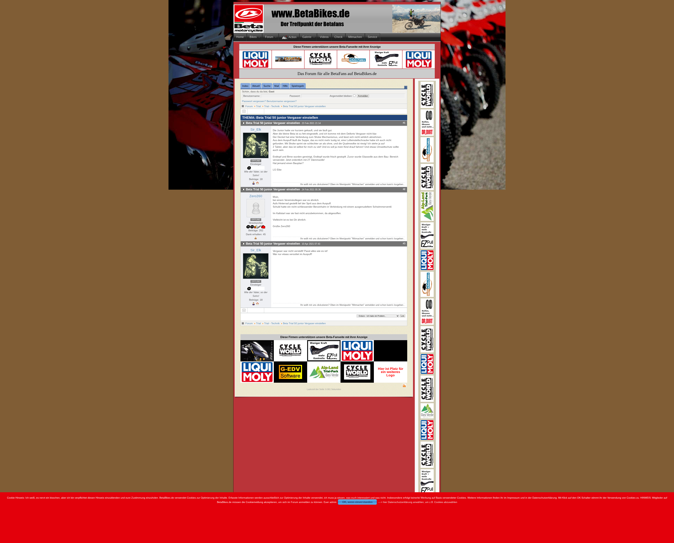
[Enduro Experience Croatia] (288, 61)
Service (372, 36)
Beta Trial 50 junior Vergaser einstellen (304, 106)
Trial (258, 106)
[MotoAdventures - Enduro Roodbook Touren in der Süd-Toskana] (354, 65)
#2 (404, 189)
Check (338, 36)
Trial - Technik (272, 106)
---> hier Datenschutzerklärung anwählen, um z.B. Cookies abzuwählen (417, 502)
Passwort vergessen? (254, 101)
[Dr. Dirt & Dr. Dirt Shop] (386, 66)
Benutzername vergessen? (282, 101)
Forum (269, 36)
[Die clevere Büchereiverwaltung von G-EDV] (290, 378)
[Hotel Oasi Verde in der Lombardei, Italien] (427, 417)
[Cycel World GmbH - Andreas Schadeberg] (321, 66)
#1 (404, 123)
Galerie (306, 36)
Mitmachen (355, 36)
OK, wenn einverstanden (357, 502)
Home (240, 36)
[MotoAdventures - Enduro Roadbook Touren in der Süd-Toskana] (427, 161)
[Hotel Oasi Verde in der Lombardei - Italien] (324, 366)
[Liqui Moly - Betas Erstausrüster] (255, 67)
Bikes (253, 36)
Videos (324, 36)
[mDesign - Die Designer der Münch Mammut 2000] (257, 360)
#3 (404, 243)
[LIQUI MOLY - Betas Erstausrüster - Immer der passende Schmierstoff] (357, 360)
